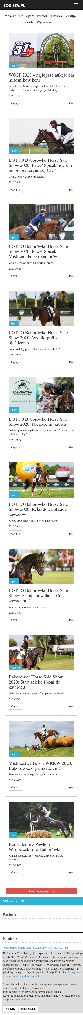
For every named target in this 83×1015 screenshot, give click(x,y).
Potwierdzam (28, 1008)
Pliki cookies (23, 999)
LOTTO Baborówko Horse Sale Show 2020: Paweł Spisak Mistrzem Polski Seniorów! (38, 251)
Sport (30, 15)
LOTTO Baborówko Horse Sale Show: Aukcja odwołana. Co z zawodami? (38, 595)
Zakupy (71, 15)
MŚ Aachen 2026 (15, 901)
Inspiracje (11, 22)
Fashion (42, 15)
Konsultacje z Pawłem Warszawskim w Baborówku (35, 846)
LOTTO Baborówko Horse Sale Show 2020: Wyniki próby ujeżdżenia (38, 337)
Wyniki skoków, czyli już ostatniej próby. (31, 263)
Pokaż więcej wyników (41, 891)
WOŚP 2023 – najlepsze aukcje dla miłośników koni (41, 77)
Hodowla (27, 22)
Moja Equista (13, 15)
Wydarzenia (45, 22)
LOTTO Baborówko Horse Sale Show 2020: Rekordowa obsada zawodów (38, 509)
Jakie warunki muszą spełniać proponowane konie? (36, 693)
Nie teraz (10, 1008)
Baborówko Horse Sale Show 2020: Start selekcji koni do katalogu (36, 682)
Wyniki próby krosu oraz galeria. (27, 176)
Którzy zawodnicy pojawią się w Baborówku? (34, 520)
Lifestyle (57, 15)
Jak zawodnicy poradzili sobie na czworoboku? (34, 349)
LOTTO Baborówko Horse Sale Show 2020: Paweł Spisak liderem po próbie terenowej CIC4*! (40, 165)
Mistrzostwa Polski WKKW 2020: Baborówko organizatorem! (40, 765)
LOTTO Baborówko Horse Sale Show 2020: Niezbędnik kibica (38, 421)
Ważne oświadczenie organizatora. (27, 607)
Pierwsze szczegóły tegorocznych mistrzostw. (33, 774)
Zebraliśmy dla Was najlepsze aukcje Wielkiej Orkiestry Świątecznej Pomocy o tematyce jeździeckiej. (39, 88)
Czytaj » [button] (15, 103)
